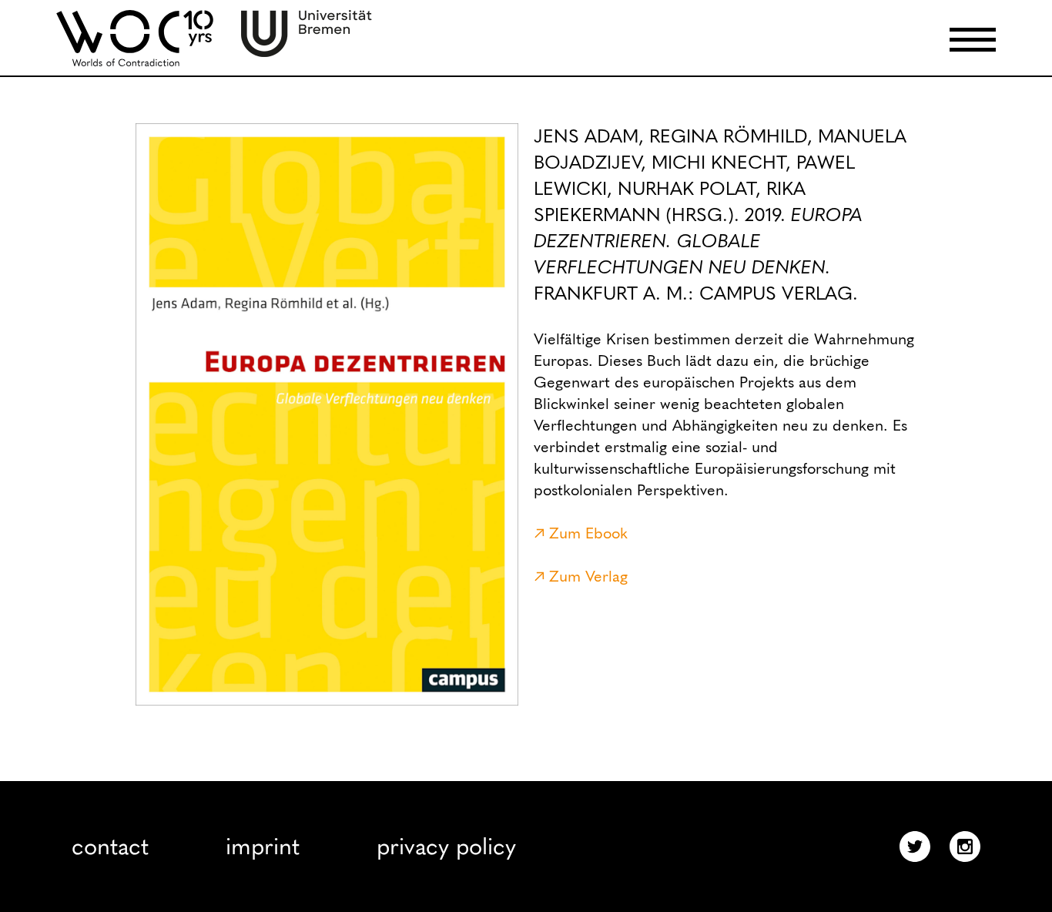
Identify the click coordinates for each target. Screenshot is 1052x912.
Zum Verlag (588, 576)
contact (110, 846)
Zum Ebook (588, 533)
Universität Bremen (306, 33)
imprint (263, 846)
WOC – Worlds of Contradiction (134, 38)
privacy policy (446, 846)
